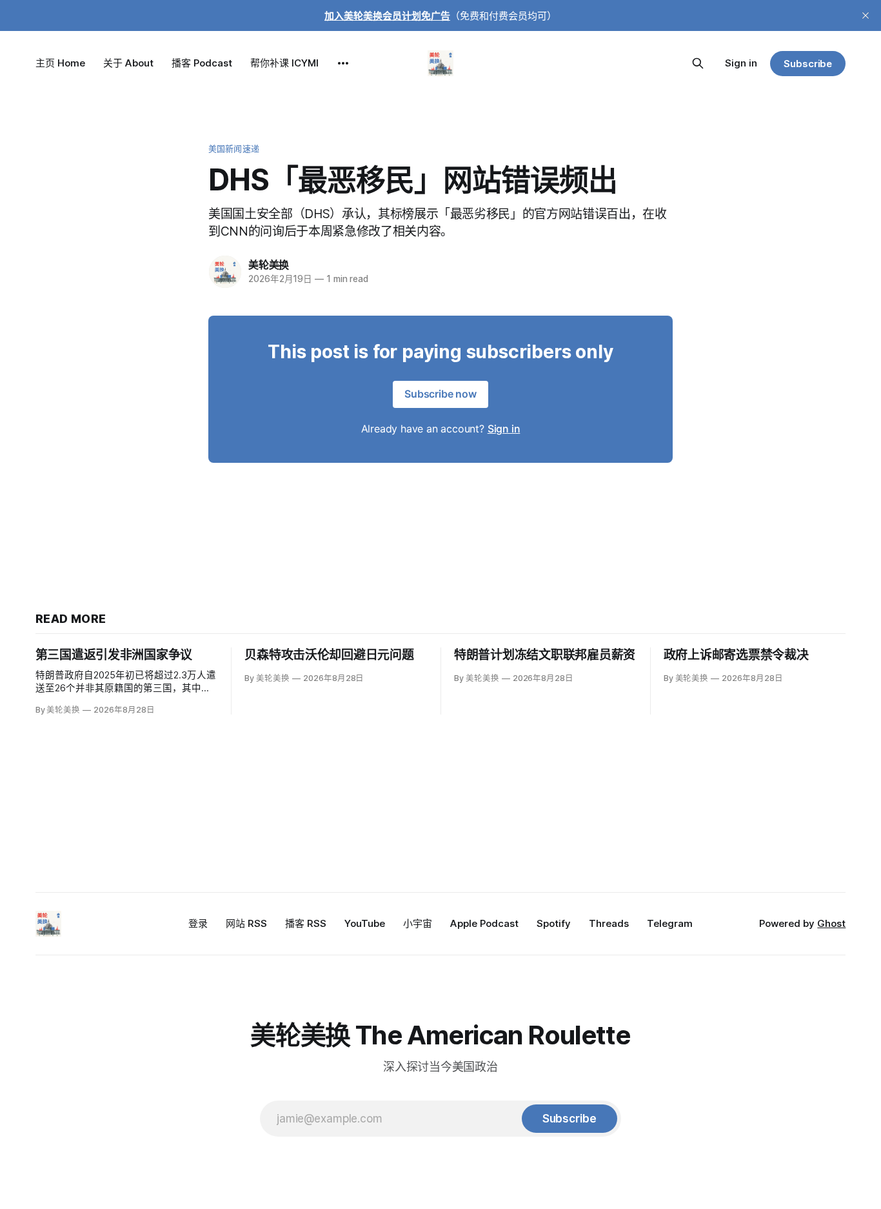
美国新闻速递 (233, 148)
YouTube (364, 923)
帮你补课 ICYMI (284, 63)
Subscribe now (440, 393)
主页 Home (60, 63)
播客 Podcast (202, 63)
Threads (609, 923)
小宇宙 (417, 923)
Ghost (831, 923)
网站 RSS (246, 923)
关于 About (128, 63)
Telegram (670, 923)
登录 (198, 923)
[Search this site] (698, 63)
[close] (865, 15)
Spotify (554, 923)
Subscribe (808, 63)
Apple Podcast (484, 923)
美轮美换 (268, 264)
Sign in (741, 63)
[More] (343, 63)
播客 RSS (305, 923)
